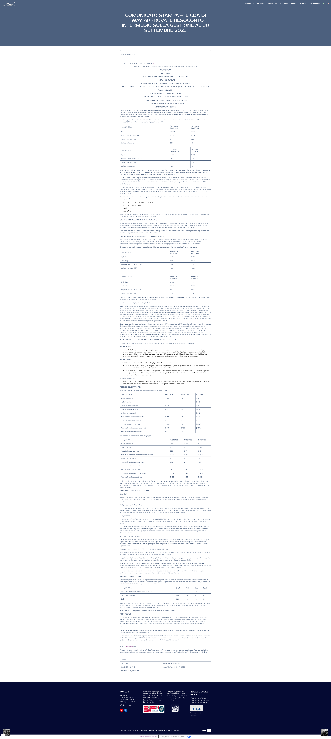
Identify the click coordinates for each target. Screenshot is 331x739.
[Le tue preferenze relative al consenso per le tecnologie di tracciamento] (3, 736)
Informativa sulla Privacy (198, 698)
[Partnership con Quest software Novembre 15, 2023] (326, 732)
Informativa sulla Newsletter (199, 702)
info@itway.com (125, 705)
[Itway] (10, 4)
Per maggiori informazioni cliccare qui (198, 714)
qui (153, 63)
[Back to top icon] (209, 730)
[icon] (205, 730)
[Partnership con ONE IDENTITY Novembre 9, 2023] (5, 732)
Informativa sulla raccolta (148, 737)
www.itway (129, 646)
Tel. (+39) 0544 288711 (127, 702)
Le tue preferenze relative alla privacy (172, 737)
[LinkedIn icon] (203, 730)
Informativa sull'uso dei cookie (199, 700)
